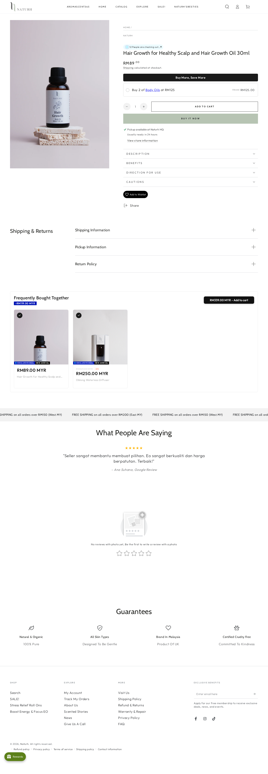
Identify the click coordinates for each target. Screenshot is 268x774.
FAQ (121, 724)
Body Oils (152, 90)
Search (15, 693)
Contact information (110, 749)
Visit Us (123, 693)
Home (126, 27)
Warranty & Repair (132, 711)
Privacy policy (41, 749)
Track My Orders (76, 699)
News (68, 718)
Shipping (128, 67)
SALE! (14, 699)
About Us (71, 705)
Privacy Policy (129, 718)
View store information (142, 140)
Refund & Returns (131, 705)
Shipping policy (85, 749)
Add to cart (204, 106)
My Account (73, 693)
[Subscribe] (255, 694)
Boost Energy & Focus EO (29, 711)
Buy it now (190, 118)
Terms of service (63, 749)
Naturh (128, 35)
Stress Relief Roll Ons (26, 705)
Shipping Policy (129, 699)
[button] (227, 6)
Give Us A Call (75, 724)
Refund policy (22, 749)
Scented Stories (76, 711)
